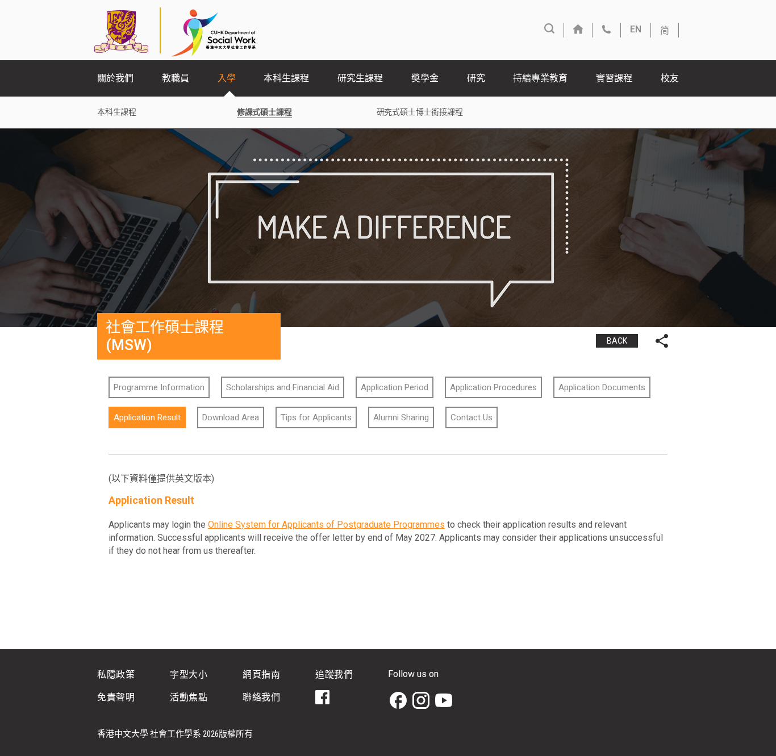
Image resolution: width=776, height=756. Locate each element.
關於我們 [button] (115, 78)
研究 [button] (476, 78)
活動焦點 (188, 697)
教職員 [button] (175, 78)
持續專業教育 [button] (540, 78)
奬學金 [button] (425, 78)
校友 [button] (670, 78)
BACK (617, 340)
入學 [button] (227, 78)
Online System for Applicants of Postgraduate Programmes (326, 524)
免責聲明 (116, 697)
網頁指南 (261, 674)
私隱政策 (116, 674)
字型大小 (188, 674)
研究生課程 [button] (360, 78)
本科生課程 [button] (286, 78)
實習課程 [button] (614, 78)
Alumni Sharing (401, 417)
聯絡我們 (261, 697)
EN (635, 29)
